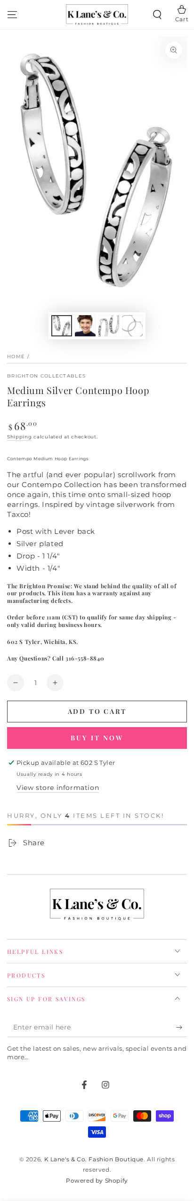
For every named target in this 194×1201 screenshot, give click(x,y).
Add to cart (97, 711)
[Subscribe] (181, 1027)
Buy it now (97, 737)
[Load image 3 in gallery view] (108, 325)
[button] (157, 15)
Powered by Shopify (97, 1180)
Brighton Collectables (46, 376)
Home (16, 356)
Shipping (19, 437)
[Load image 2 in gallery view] (85, 325)
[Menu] (12, 15)
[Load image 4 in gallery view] (132, 325)
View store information (57, 787)
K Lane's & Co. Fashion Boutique (94, 1159)
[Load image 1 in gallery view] (61, 325)
